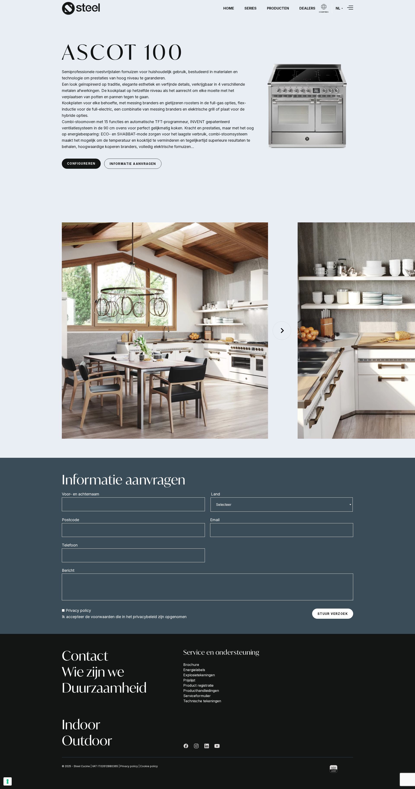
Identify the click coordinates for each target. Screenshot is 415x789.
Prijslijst (189, 680)
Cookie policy (149, 766)
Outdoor (87, 741)
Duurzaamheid (104, 688)
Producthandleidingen (201, 690)
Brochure (191, 664)
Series (250, 8)
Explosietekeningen (199, 675)
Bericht (68, 570)
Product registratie (198, 685)
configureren (81, 163)
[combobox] (282, 504)
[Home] (81, 8)
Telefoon (70, 545)
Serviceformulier (197, 696)
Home (228, 8)
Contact (85, 656)
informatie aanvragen (133, 164)
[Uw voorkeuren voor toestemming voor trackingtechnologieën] (7, 781)
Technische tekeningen (202, 701)
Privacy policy (78, 610)
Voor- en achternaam (80, 494)
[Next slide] (282, 330)
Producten (278, 8)
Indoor (81, 725)
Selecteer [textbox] (223, 504)
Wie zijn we (93, 672)
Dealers (307, 8)
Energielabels (194, 670)
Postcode (70, 519)
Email (215, 519)
